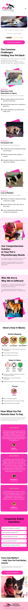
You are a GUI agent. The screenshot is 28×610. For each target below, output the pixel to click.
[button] (25, 8)
